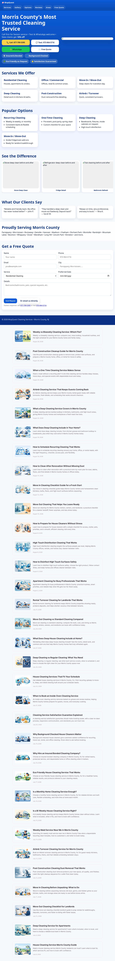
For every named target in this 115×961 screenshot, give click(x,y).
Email (6, 262)
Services (7, 7)
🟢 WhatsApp (16, 49)
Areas (48, 7)
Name (6, 253)
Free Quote (59, 7)
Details (7, 281)
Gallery (18, 7)
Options (28, 7)
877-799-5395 (25, 305)
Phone (61, 253)
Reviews (38, 7)
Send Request (10, 301)
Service (7, 272)
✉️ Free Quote (45, 49)
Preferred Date (64, 272)
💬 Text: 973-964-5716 (45, 42)
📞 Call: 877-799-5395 (16, 42)
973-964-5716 (41, 305)
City (59, 262)
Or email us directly (29, 301)
